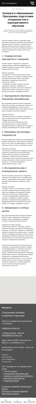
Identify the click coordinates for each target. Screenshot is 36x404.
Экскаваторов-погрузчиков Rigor (16, 374)
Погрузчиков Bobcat (11, 381)
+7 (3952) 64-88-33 (9, 333)
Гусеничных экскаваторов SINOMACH (18, 376)
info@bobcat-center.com (11, 328)
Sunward (13, 371)
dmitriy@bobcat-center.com (12, 335)
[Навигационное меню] (32, 3)
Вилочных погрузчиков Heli (14, 378)
